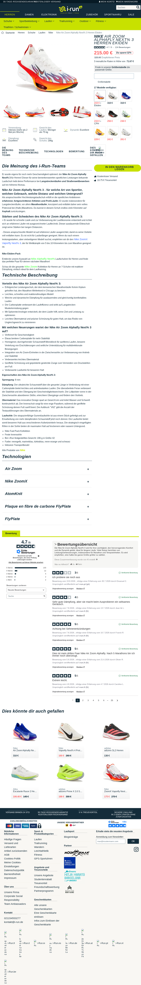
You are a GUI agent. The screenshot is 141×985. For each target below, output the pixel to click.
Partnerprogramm (44, 891)
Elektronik (49, 14)
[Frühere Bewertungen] (72, 700)
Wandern (39, 847)
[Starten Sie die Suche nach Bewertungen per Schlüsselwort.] (44, 596)
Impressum (10, 878)
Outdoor (84, 21)
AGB (6, 854)
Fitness (100, 21)
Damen (29, 14)
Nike (50, 32)
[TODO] (97, 559)
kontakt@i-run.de (13, 922)
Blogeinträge (71, 837)
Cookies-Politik (12, 858)
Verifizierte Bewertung (129, 573)
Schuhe (8, 21)
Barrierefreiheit (12, 874)
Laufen (48, 21)
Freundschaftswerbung (46, 887)
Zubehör (92, 14)
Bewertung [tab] (11, 533)
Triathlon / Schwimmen (16, 27)
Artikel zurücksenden (15, 851)
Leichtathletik (41, 851)
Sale (131, 14)
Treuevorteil (40, 883)
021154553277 (12, 918)
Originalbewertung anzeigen (63, 589)
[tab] (47, 469)
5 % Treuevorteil (88, 812)
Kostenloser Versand (45, 2)
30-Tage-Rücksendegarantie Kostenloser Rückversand (53, 813)
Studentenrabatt (43, 879)
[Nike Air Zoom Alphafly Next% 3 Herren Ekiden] (100, 96)
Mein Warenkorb (128, 2)
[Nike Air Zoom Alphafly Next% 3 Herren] (113, 96)
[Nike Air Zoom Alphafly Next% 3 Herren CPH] (100, 114)
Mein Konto (108, 2)
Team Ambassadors (15, 904)
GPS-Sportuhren (43, 858)
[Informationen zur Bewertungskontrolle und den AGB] (38, 556)
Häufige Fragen (12, 839)
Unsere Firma (11, 892)
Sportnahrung (112, 14)
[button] (114, 76)
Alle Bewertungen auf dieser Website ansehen (26, 562)
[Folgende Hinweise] (117, 700)
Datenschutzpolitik (14, 870)
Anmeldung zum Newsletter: (110, 837)
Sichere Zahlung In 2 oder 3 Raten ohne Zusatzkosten (123, 814)
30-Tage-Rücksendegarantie (16, 2)
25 (112, 700)
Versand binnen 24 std (18, 812)
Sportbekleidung (28, 21)
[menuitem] (9, 21)
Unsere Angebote (43, 875)
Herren (10, 14)
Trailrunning (66, 21)
